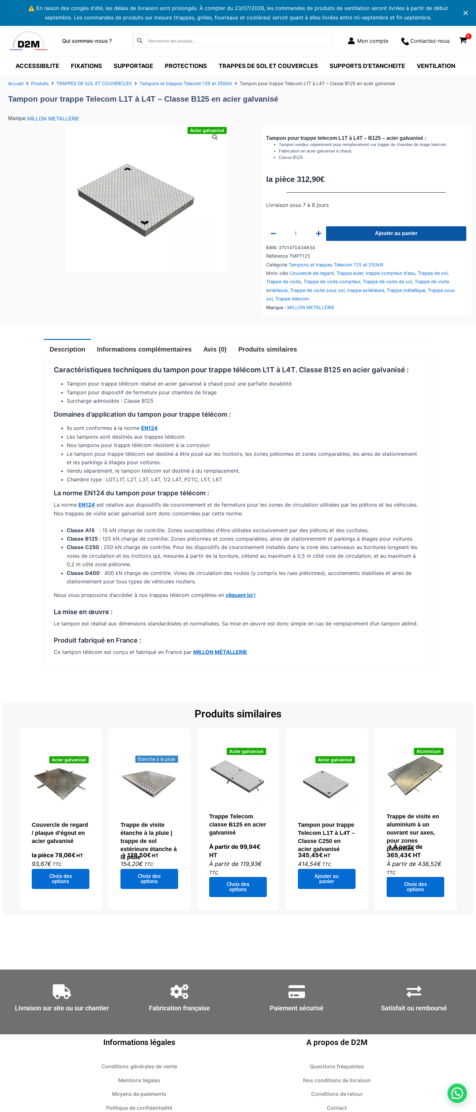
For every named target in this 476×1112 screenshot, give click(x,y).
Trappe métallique (406, 290)
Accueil (15, 83)
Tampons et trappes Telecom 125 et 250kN (186, 83)
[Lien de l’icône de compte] (368, 40)
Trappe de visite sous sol (317, 290)
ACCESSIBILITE (37, 65)
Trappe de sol (433, 273)
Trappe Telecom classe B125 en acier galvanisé (237, 824)
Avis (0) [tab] (215, 349)
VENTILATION (436, 65)
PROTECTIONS (186, 65)
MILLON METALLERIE (53, 118)
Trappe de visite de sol (387, 281)
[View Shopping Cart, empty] (463, 41)
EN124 (149, 428)
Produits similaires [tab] (267, 349)
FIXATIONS (86, 65)
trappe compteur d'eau (390, 273)
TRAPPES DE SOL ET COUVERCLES (268, 65)
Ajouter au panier (396, 233)
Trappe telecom (292, 298)
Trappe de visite (283, 281)
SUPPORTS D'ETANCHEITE (367, 65)
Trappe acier (349, 273)
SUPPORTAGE (133, 65)
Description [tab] (67, 349)
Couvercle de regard (312, 273)
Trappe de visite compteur (331, 281)
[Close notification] (466, 13)
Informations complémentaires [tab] (144, 349)
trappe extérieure (365, 290)
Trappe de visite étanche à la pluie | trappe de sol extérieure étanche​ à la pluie (148, 841)
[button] (215, 137)
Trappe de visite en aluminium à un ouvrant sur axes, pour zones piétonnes (413, 832)
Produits (40, 83)
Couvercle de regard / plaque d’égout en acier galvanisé (60, 833)
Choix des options (60, 878)
